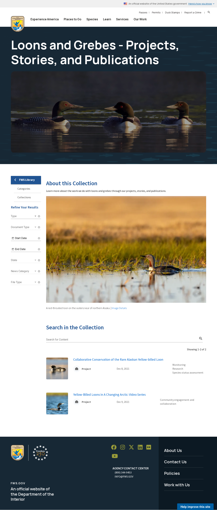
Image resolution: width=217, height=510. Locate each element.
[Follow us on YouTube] (116, 456)
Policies (172, 473)
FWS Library (27, 180)
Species (92, 19)
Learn (107, 19)
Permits (156, 12)
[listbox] (24, 216)
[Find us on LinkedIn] (141, 447)
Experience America (45, 19)
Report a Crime (192, 12)
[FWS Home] (17, 24)
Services (122, 19)
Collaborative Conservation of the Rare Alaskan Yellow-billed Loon (118, 359)
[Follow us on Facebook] (115, 447)
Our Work (140, 19)
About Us (173, 450)
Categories (23, 188)
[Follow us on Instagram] (123, 447)
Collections (24, 197)
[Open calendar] (13, 238)
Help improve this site (195, 507)
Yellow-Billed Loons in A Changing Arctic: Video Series (109, 394)
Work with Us (177, 484)
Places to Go (72, 19)
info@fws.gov (124, 476)
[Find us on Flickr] (149, 447)
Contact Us (175, 461)
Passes (143, 12)
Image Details (119, 308)
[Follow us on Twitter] (132, 447)
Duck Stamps (172, 12)
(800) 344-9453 (123, 472)
